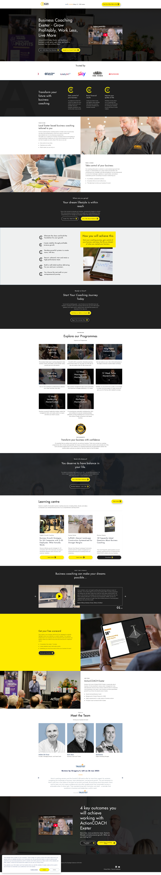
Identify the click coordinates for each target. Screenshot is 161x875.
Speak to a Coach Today (70, 50)
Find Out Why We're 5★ (110, 4)
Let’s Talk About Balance (89, 218)
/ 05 (119, 608)
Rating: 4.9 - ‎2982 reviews (79, 4)
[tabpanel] (98, 596)
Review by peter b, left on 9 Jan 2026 (80, 771)
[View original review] (80, 767)
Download (108, 557)
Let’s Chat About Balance (79, 479)
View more (116, 501)
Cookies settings (34, 869)
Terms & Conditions (115, 871)
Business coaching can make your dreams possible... (80, 575)
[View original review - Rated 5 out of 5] (80, 774)
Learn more (51, 557)
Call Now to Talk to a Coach (79, 313)
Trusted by (80, 66)
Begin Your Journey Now (79, 320)
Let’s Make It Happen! (86, 845)
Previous (39, 74)
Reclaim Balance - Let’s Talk (78, 486)
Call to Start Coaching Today (105, 845)
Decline (54, 869)
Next (121, 74)
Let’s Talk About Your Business (48, 50)
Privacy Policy (107, 871)
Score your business (45, 653)
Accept (44, 869)
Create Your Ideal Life (69, 218)
